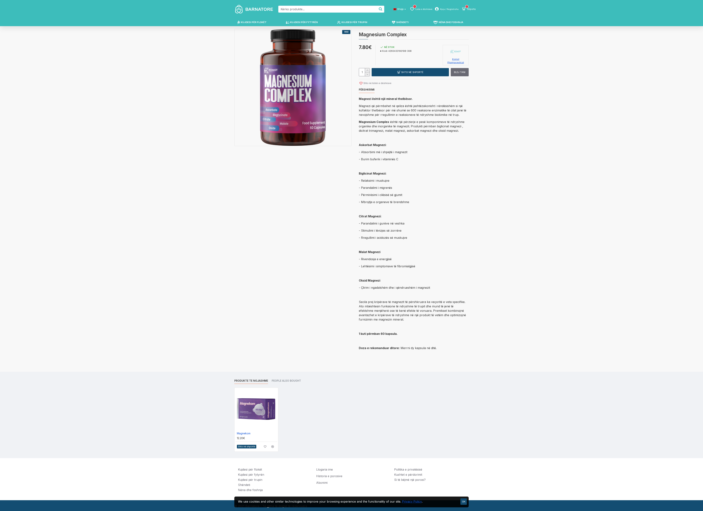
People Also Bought (286, 380)
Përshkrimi (367, 89)
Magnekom (243, 433)
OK (463, 501)
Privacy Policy (412, 501)
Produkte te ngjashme (251, 380)
